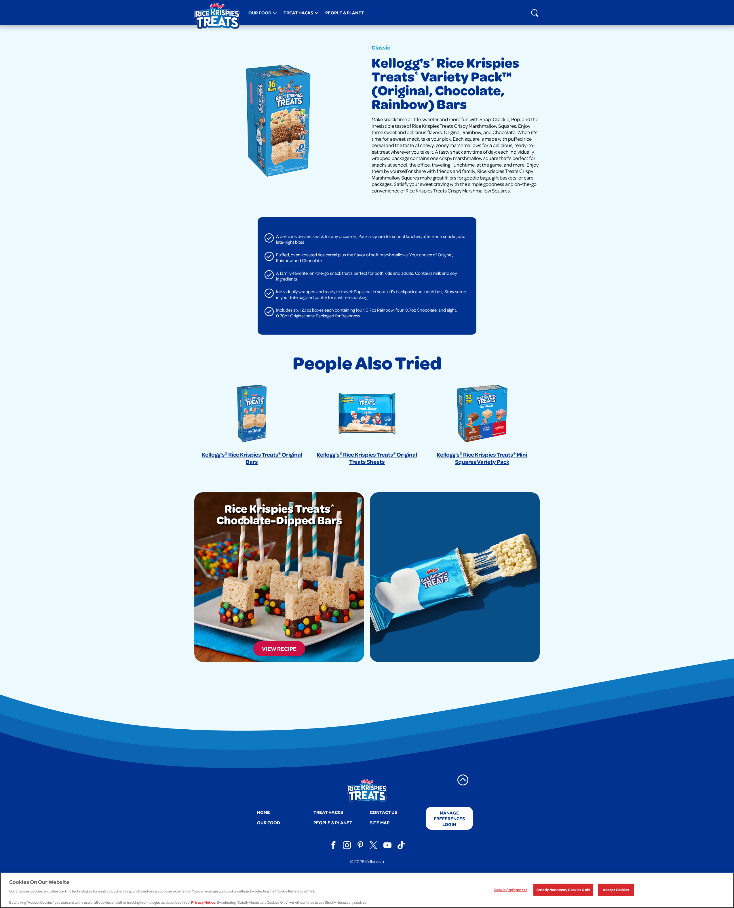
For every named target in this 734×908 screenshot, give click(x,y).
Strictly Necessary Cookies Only (563, 889)
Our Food (259, 13)
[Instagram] (347, 845)
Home (263, 812)
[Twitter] (374, 845)
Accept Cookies (616, 889)
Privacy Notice (203, 902)
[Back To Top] (462, 780)
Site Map (379, 822)
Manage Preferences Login (449, 818)
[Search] (534, 12)
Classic (381, 47)
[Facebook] (333, 845)
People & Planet (344, 13)
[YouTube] (387, 845)
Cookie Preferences (510, 889)
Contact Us (383, 812)
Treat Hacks (298, 13)
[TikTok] (401, 845)
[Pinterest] (360, 845)
